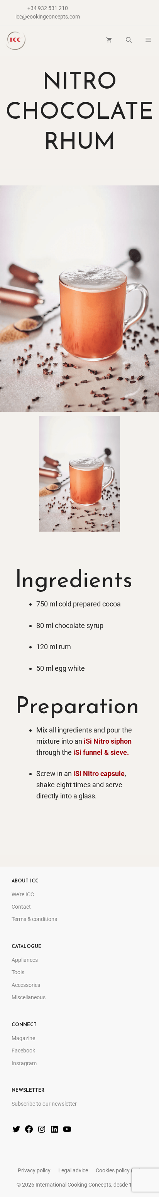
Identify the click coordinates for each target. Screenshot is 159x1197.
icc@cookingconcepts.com (47, 16)
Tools (18, 972)
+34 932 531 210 (47, 8)
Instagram (24, 1063)
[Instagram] (41, 1131)
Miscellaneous (29, 997)
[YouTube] (67, 1131)
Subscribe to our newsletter (44, 1104)
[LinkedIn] (54, 1131)
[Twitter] (16, 1131)
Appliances (25, 960)
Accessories (26, 985)
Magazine (23, 1038)
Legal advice (73, 1170)
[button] (129, 40)
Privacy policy (34, 1170)
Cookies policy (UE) (118, 1170)
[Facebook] (29, 1131)
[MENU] (149, 40)
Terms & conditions (34, 919)
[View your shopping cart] (109, 40)
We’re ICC (23, 894)
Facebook (23, 1050)
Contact (21, 907)
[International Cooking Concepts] (15, 40)
